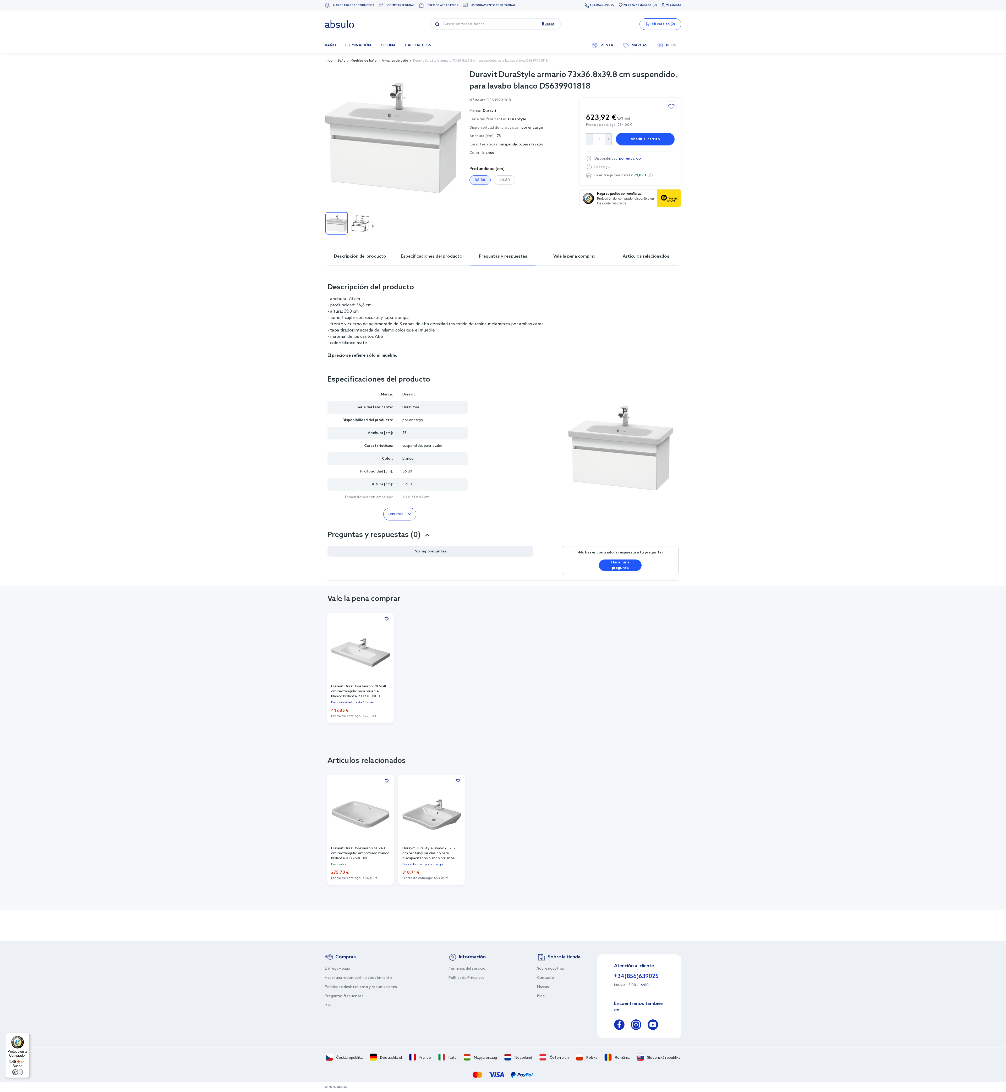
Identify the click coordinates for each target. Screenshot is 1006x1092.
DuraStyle (517, 119)
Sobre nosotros (550, 968)
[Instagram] (636, 1025)
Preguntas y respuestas (503, 256)
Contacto (545, 978)
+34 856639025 (601, 5)
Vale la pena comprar (574, 256)
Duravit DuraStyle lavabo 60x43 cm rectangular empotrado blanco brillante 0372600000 (360, 853)
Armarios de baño (395, 61)
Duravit (408, 394)
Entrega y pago (337, 968)
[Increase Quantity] (608, 139)
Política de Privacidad (466, 978)
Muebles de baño (363, 61)
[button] (651, 175)
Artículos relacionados (646, 256)
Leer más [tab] (395, 514)
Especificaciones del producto (431, 256)
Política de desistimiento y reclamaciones (361, 987)
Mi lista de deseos (638, 5)
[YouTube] (653, 1025)
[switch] (17, 1072)
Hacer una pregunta (620, 565)
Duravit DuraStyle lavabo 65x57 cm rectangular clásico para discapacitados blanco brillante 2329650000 (429, 853)
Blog (541, 996)
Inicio (328, 61)
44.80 (504, 180)
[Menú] (26, 1036)
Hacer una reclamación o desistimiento (358, 978)
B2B (328, 1005)
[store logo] (339, 24)
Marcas (543, 987)
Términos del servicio (467, 968)
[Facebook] (619, 1025)
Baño (341, 61)
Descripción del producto (360, 256)
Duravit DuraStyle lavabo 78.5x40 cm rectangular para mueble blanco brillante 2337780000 (359, 691)
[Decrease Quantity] (589, 139)
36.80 (480, 180)
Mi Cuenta (673, 5)
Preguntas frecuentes (344, 996)
